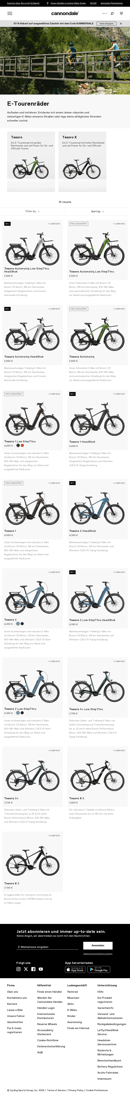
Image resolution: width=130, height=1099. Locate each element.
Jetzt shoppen (107, 23)
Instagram (18, 969)
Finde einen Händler (49, 992)
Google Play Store (98, 969)
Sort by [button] (95, 211)
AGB (40, 1052)
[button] (32, 211)
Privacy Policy (75, 1090)
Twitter (26, 969)
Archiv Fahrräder (108, 1073)
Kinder (71, 1016)
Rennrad (72, 992)
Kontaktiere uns (17, 998)
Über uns (12, 992)
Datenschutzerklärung (51, 1046)
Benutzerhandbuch (109, 1060)
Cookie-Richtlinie (47, 1040)
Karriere (12, 1004)
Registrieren (117, 3)
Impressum (105, 1079)
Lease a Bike (15, 1010)
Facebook (33, 969)
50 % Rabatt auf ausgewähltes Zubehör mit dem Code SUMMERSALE (54, 23)
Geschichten (15, 1022)
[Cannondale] (65, 13)
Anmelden (106, 3)
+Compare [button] (54, 223)
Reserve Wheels (47, 1024)
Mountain (73, 998)
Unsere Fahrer (16, 1016)
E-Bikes (72, 1010)
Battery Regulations (110, 1067)
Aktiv (70, 1004)
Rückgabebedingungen (112, 1024)
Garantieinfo (105, 1008)
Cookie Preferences (97, 1090)
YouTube (41, 969)
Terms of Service (56, 1090)
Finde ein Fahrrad (78, 1028)
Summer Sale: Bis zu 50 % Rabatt (23, 3)
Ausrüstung (74, 1022)
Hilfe (100, 992)
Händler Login (46, 1008)
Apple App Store (75, 969)
